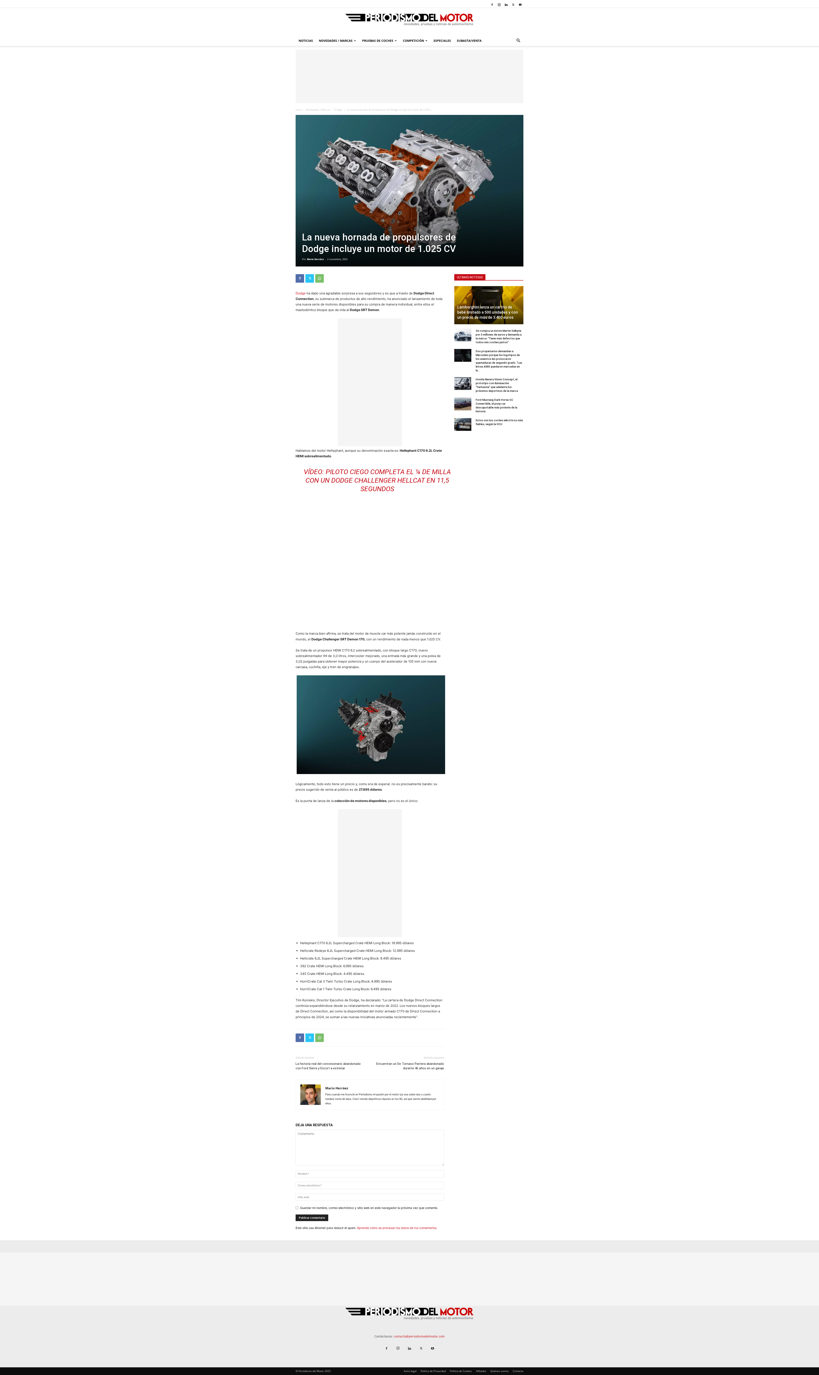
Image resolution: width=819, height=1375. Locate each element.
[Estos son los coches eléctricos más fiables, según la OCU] (462, 424)
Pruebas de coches (377, 41)
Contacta (518, 1371)
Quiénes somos (499, 1371)
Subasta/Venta (469, 41)
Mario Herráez (315, 259)
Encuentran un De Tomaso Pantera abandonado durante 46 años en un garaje (410, 1066)
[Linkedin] (506, 5)
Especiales (442, 41)
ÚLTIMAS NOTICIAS (470, 277)
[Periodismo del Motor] (409, 22)
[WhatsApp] (319, 278)
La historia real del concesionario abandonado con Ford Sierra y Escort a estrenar (328, 1066)
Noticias (306, 41)
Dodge (338, 109)
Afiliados (481, 1371)
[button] (518, 41)
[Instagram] (499, 5)
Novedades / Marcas (336, 41)
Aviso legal (410, 1371)
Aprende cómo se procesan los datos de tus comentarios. (397, 1228)
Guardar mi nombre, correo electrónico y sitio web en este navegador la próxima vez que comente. (369, 1208)
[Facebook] (492, 5)
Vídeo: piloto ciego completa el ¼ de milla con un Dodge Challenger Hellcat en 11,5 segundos (377, 480)
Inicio (299, 109)
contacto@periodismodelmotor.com (419, 1336)
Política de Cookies (461, 1371)
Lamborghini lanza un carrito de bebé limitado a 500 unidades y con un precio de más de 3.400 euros (487, 312)
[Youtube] (520, 5)
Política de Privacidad (433, 1371)
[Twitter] (513, 5)
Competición (413, 41)
